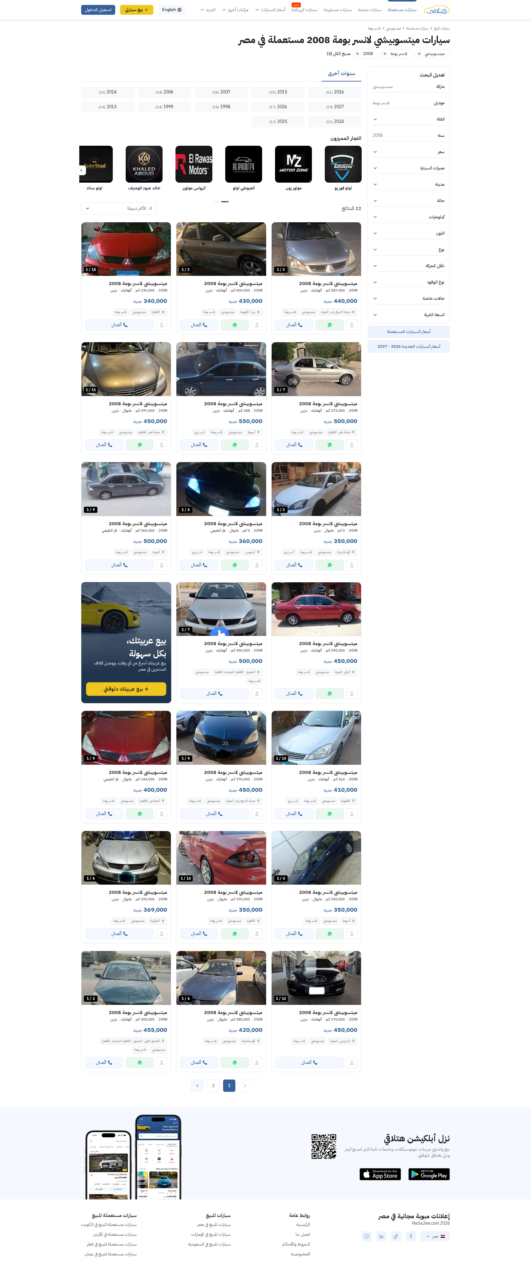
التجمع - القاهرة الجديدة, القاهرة (235, 672)
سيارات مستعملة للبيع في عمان (111, 1254)
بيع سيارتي (134, 9)
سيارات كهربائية (304, 10)
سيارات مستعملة (402, 10)
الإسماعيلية (248, 1041)
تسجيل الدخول (98, 9)
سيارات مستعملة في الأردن (115, 1234)
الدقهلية (155, 920)
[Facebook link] (411, 1236)
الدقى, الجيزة (342, 672)
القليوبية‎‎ (345, 800)
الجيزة (156, 552)
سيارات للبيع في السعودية (209, 1244)
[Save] (279, 230)
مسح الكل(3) (339, 53)
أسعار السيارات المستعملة (409, 331)
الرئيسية (303, 1224)
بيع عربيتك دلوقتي (123, 689)
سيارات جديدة (370, 10)
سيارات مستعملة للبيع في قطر (112, 1244)
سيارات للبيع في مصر (214, 1224)
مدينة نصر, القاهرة (339, 432)
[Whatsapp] (330, 325)
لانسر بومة (290, 312)
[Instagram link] (367, 1236)
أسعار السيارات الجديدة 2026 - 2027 (408, 346)
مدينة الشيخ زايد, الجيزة (335, 312)
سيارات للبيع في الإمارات (211, 1234)
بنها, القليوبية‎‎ (247, 312)
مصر (435, 1236)
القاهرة (156, 312)
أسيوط (251, 432)
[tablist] (221, 73)
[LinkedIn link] (381, 1236)
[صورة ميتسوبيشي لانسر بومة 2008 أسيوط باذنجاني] (221, 369)
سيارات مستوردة (338, 10)
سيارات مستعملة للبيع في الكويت (109, 1224)
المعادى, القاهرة (150, 800)
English (169, 9)
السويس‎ (250, 552)
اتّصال (291, 325)
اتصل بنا (303, 1234)
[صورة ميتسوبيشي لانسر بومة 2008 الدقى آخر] (316, 609)
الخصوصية (300, 1254)
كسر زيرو (200, 432)
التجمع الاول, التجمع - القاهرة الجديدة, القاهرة (131, 1041)
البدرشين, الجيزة (340, 1041)
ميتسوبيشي (308, 312)
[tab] (341, 73)
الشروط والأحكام (296, 1244)
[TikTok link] (396, 1236)
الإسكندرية (343, 552)
